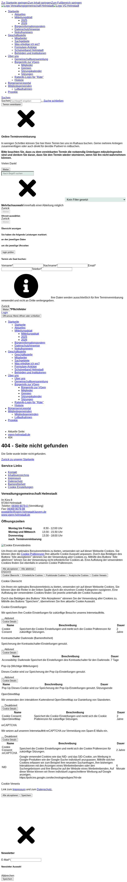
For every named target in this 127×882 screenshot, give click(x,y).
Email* (92, 265)
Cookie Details (10, 621)
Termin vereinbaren (12, 104)
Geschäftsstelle (24, 354)
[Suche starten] (42, 101)
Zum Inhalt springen (39, 2)
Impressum (14, 478)
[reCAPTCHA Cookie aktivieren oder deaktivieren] (2, 737)
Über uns (20, 378)
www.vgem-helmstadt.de (15, 514)
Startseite (20, 324)
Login (4, 312)
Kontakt (12, 472)
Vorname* (7, 265)
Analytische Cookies (79, 575)
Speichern (26, 795)
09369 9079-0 (19, 505)
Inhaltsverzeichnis (18, 475)
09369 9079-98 (16, 508)
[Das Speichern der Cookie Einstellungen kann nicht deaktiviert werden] (2, 619)
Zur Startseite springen (14, 2)
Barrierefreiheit (16, 484)
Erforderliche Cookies (32, 575)
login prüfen (8, 252)
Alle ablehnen (27, 569)
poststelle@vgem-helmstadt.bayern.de (23, 511)
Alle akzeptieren (10, 569)
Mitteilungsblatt (30, 333)
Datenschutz (15, 481)
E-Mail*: (6, 859)
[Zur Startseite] (40, 5)
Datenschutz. (44, 789)
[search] (25, 101)
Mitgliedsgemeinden (26, 414)
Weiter (6, 169)
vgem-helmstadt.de (19, 434)
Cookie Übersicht (11, 575)
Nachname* (50, 265)
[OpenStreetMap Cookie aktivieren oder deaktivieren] (2, 706)
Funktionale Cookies (56, 575)
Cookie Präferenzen (32, 554)
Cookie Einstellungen (20, 487)
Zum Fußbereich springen (66, 2)
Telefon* (37, 269)
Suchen (5, 100)
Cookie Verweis (99, 575)
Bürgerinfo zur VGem (33, 387)
